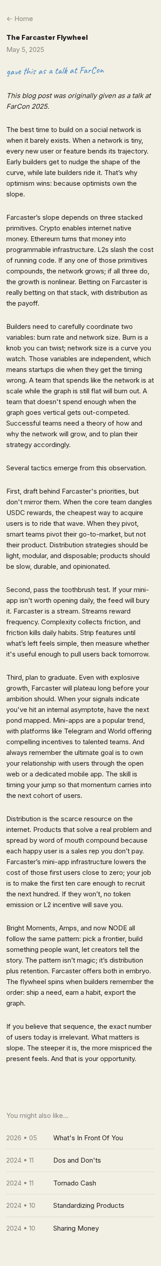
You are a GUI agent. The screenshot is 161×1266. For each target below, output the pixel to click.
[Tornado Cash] (80, 1183)
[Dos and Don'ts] (80, 1160)
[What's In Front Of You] (80, 1138)
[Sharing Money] (80, 1228)
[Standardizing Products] (80, 1205)
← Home (19, 18)
